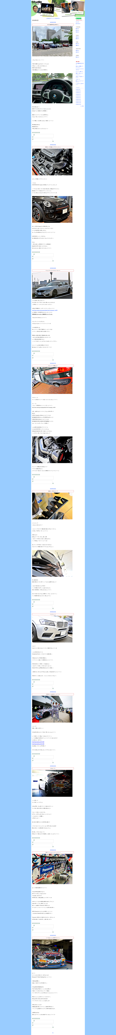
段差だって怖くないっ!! (53, 491)
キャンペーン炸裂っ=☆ (53, 365)
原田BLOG (77, 43)
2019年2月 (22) (78, 97)
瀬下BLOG (77, 30)
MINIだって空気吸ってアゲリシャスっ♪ (53, 147)
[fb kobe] (36, 132)
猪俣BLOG (77, 38)
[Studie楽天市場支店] (53, 141)
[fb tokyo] (34, 132)
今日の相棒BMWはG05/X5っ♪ (53, 24)
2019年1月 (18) (78, 99)
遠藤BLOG (77, 45)
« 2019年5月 (48, 18)
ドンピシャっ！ (53, 614)
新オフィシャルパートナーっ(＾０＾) (53, 852)
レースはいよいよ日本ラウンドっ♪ (53, 937)
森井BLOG (77, 28)
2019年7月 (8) (78, 89)
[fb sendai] (38, 132)
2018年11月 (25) (78, 102)
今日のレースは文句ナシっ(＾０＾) (53, 694)
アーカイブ (77, 87)
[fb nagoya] (35, 132)
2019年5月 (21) (78, 92)
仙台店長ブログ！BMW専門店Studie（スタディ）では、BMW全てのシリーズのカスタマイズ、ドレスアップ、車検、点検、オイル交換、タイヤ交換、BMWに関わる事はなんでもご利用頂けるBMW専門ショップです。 (58, 8)
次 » (53, 1032)
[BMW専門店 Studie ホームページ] (39, 132)
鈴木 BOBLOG (78, 23)
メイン (53, 18)
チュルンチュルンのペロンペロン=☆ (53, 270)
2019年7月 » (57, 18)
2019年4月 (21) (78, 94)
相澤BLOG (77, 50)
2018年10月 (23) (78, 104)
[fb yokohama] (32, 132)
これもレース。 (53, 768)
